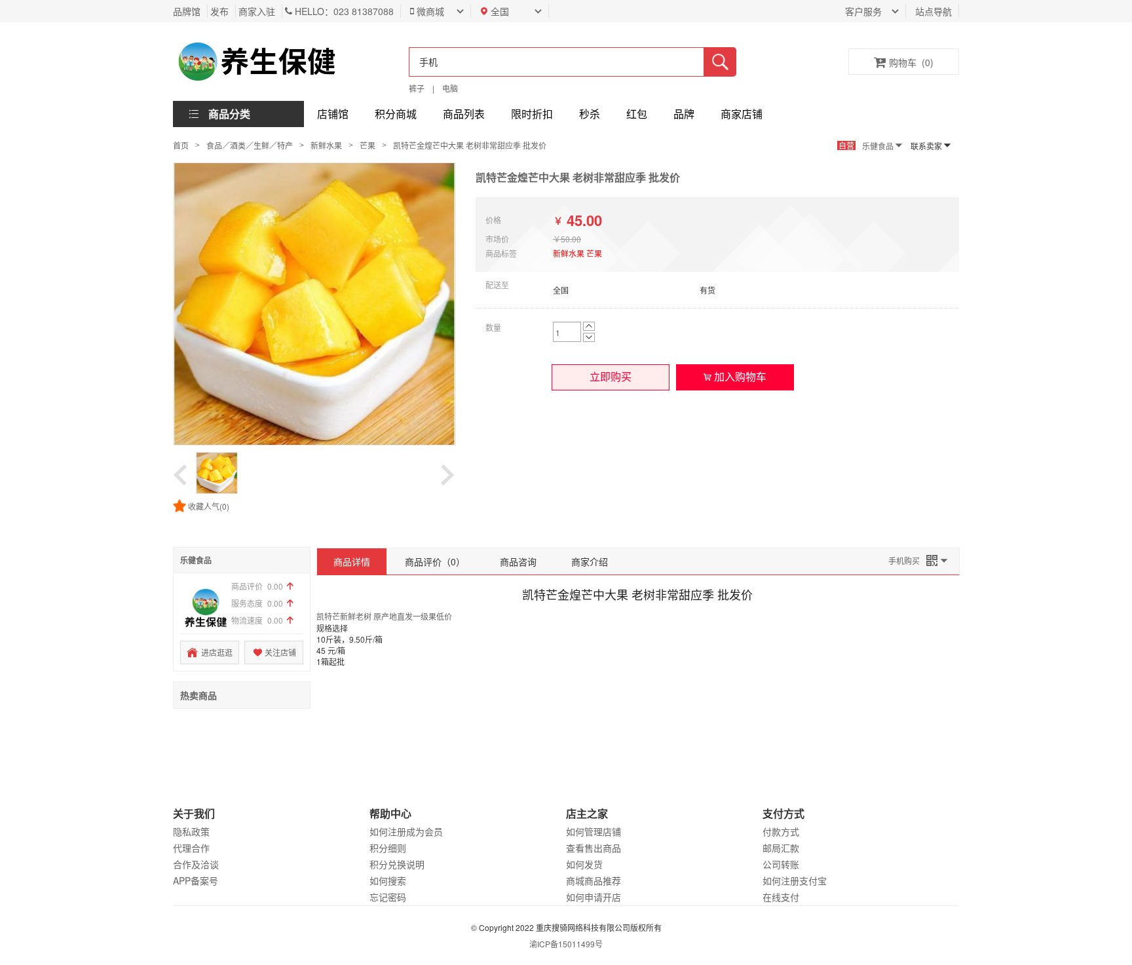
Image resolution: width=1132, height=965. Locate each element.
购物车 (911, 62)
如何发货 (584, 864)
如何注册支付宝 (795, 880)
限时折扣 (532, 113)
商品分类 (229, 113)
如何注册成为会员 (406, 831)
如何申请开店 (593, 896)
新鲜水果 (326, 145)
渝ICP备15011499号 (566, 943)
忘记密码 (387, 896)
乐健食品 (878, 145)
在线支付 (781, 896)
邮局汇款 (781, 847)
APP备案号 (195, 880)
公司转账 (781, 864)
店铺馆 (333, 113)
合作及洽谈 (196, 864)
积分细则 (387, 847)
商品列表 (464, 113)
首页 (181, 145)
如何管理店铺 (593, 831)
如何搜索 (387, 880)
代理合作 (191, 847)
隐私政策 (191, 831)
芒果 (367, 145)
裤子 (416, 88)
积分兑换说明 (396, 864)
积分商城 (396, 113)
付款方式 (781, 831)
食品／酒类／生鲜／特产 (249, 145)
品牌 (683, 113)
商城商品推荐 (593, 880)
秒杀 (589, 113)
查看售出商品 (593, 847)
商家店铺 (742, 113)
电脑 (450, 88)
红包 (636, 113)
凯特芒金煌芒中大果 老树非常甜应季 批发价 (469, 145)
